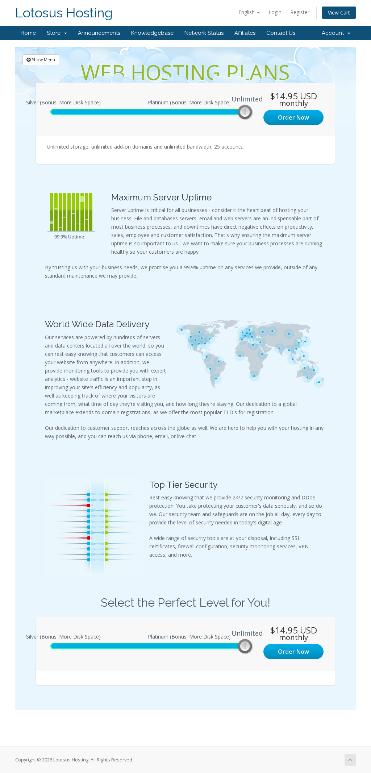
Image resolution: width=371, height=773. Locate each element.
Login (275, 12)
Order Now (293, 117)
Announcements (99, 33)
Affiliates (244, 33)
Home (28, 33)
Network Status (204, 33)
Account (334, 33)
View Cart (339, 12)
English (247, 12)
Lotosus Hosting (64, 13)
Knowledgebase (152, 33)
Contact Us (280, 33)
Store (55, 33)
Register (299, 12)
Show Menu (43, 60)
